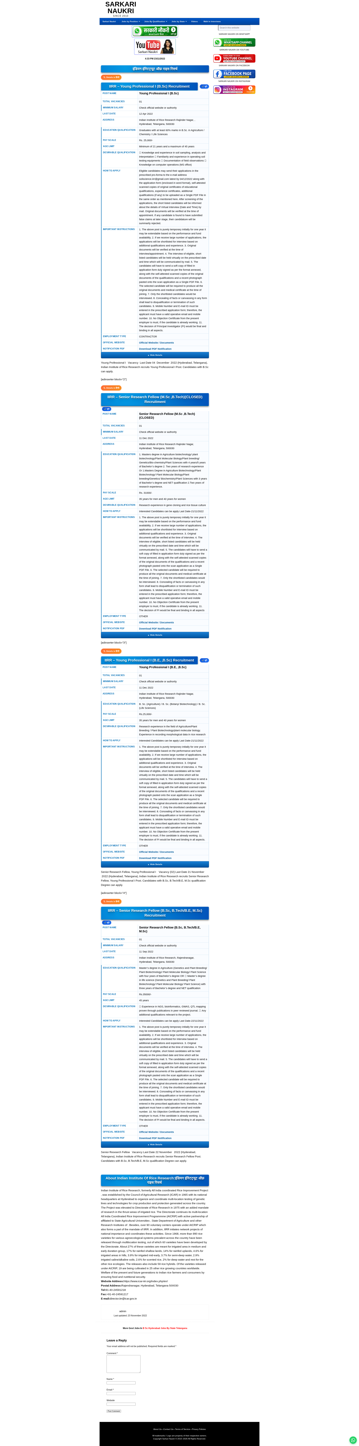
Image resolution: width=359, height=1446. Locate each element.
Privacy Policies (199, 1429)
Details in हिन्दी (112, 77)
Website (111, 1400)
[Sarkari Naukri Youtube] (155, 46)
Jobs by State (168, 1328)
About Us (157, 1429)
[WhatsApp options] (353, 1440)
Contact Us (168, 1429)
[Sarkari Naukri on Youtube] (234, 58)
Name (110, 1379)
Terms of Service (182, 1429)
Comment (112, 1353)
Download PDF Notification (155, 348)
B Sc (145, 1328)
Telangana (181, 1328)
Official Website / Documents (156, 342)
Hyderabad (154, 1328)
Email (110, 1390)
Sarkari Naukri (120, 7)
